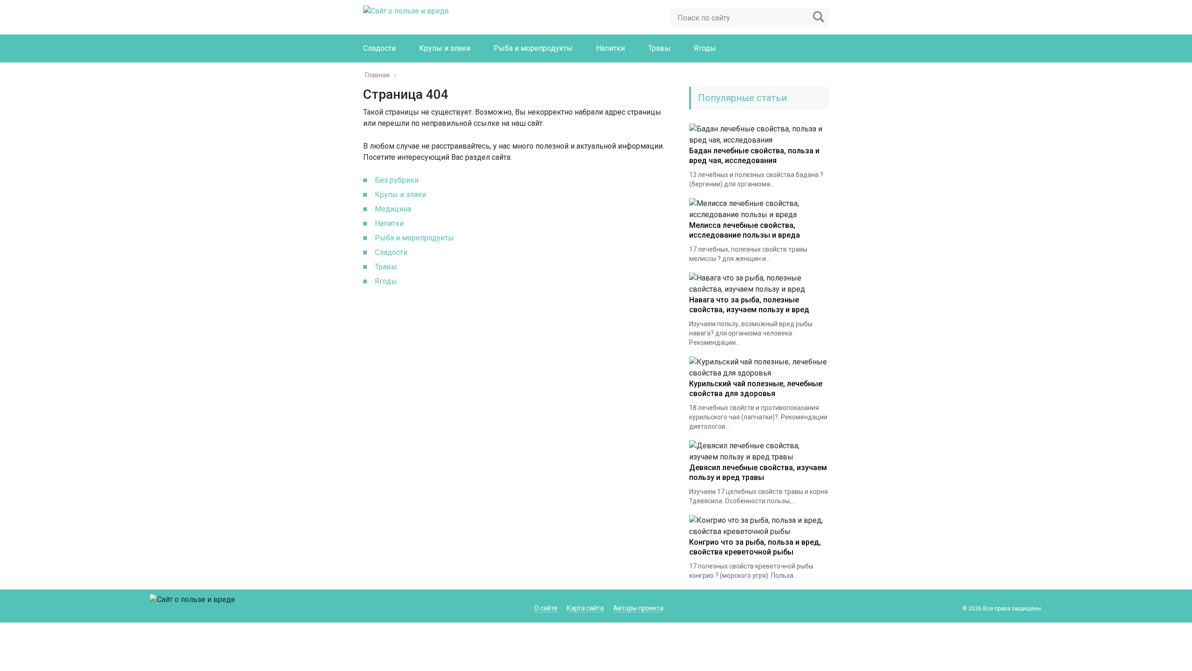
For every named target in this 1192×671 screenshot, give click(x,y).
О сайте (545, 608)
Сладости (379, 48)
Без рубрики (397, 180)
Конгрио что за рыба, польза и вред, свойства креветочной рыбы (755, 547)
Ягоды (705, 48)
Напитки (610, 48)
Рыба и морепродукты (533, 48)
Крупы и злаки (444, 48)
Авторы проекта (638, 608)
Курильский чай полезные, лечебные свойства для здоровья (755, 388)
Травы (659, 48)
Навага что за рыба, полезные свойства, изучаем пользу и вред (749, 304)
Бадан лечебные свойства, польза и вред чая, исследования (754, 155)
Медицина (393, 209)
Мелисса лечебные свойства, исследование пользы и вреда (744, 230)
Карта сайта (585, 608)
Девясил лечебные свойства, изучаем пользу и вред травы (758, 472)
